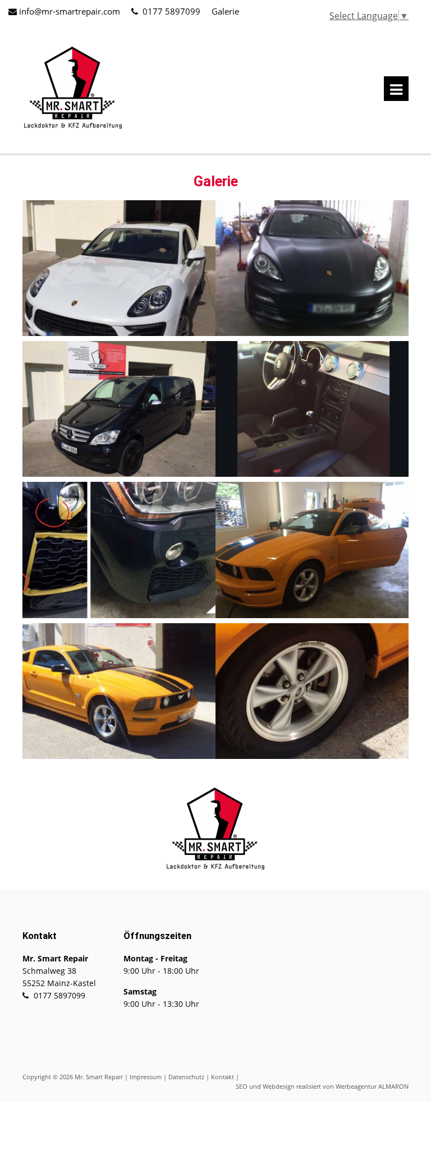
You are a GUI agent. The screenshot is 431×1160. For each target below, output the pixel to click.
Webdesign (279, 1086)
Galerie (225, 11)
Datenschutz (186, 1076)
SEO (241, 1086)
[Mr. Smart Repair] (72, 128)
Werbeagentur (356, 1086)
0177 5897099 (171, 11)
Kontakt (222, 1076)
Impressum (146, 1076)
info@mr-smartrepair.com (69, 11)
